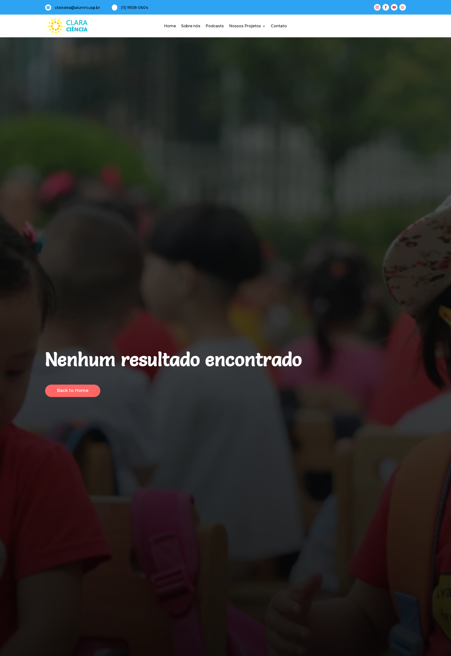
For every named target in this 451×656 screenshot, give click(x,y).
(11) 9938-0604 (134, 7)
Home (170, 26)
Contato (279, 26)
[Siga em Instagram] (377, 7)
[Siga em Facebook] (385, 7)
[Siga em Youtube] (394, 7)
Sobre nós (190, 26)
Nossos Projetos (245, 26)
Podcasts (215, 26)
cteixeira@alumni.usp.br (77, 7)
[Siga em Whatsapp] (402, 7)
